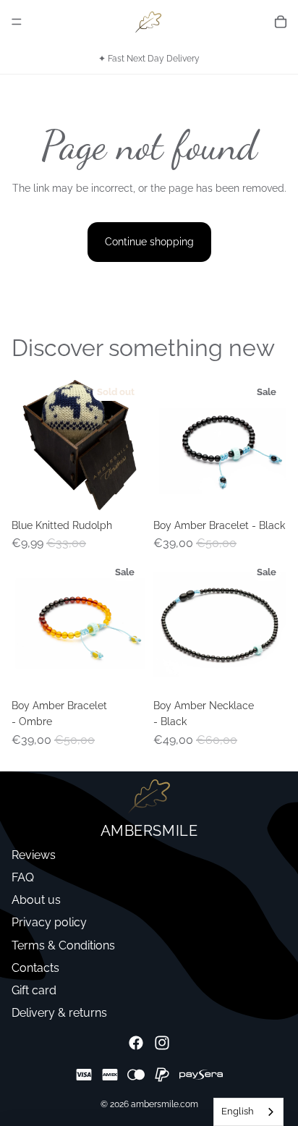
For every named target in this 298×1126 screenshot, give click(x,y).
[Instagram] (162, 1042)
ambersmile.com (164, 1104)
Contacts (35, 968)
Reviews (34, 855)
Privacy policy (49, 922)
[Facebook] (136, 1042)
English (237, 1111)
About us (36, 900)
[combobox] (248, 1112)
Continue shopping (149, 241)
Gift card (34, 990)
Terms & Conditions (63, 945)
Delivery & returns (59, 1013)
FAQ (23, 877)
